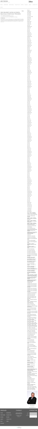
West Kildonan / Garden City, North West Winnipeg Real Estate (32, 374)
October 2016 (29, 97)
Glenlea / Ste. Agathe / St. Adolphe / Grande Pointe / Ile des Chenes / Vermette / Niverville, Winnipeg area (32, 275)
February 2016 (29, 106)
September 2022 (29, 45)
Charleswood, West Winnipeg (31, 240)
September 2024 (29, 26)
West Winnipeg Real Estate (31, 378)
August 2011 (29, 171)
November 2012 (29, 152)
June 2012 (28, 158)
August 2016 (29, 100)
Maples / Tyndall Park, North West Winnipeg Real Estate (32, 302)
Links (7, 421)
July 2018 (28, 75)
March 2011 (28, 177)
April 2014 (28, 131)
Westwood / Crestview (30, 381)
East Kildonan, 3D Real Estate (31, 252)
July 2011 (28, 172)
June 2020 (28, 55)
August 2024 (29, 27)
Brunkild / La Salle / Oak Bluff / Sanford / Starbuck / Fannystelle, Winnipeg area (31, 221)
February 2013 (29, 148)
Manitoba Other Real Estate (31, 295)
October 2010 (29, 182)
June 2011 (28, 173)
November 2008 (29, 206)
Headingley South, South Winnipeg (32, 289)
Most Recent (29, 17)
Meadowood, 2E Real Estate (31, 304)
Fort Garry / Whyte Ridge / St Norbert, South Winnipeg (31, 266)
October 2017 (29, 85)
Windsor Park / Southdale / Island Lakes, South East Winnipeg (32, 388)
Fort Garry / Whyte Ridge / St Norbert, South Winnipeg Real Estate (32, 268)
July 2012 (28, 157)
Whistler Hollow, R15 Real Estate (31, 386)
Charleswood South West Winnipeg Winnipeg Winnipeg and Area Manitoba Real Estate (32, 233)
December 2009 (29, 191)
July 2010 (28, 186)
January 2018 (29, 82)
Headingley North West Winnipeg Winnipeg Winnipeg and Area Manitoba (31, 278)
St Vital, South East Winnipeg (31, 345)
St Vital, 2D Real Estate (30, 344)
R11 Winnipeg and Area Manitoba (31, 317)
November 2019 (29, 60)
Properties (8, 412)
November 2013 (29, 137)
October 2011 (29, 168)
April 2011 (28, 176)
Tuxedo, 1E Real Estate (30, 356)
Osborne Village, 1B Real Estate (31, 314)
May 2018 (28, 77)
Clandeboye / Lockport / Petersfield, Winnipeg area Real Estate (31, 247)
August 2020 (29, 52)
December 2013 (29, 136)
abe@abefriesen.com (32, 407)
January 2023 (29, 41)
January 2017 (29, 96)
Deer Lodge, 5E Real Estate (31, 250)
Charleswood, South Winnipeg (31, 237)
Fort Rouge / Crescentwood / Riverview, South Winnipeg (31, 270)
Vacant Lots (8, 414)
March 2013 (28, 147)
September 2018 (29, 72)
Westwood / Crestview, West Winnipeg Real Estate (31, 385)
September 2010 (29, 183)
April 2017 (28, 92)
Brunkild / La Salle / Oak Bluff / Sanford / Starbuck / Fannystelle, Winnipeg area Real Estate (31, 224)
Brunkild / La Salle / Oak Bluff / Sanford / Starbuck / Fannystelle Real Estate (31, 218)
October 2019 (29, 61)
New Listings (29, 12)
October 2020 (29, 51)
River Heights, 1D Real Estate (31, 327)
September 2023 (29, 36)
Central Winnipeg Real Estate (31, 228)
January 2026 (29, 22)
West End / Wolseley (30, 358)
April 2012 (28, 161)
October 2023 (29, 35)
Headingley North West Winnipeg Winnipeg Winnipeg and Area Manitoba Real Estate (31, 281)
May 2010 (28, 187)
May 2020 (28, 56)
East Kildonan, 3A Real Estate (31, 251)
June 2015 (28, 116)
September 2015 (29, 112)
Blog (2, 421)
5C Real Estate (29, 210)
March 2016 (28, 105)
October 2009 (29, 193)
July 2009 (28, 197)
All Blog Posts (29, 11)
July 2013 (28, 142)
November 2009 (29, 192)
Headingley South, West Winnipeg (32, 292)
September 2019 (29, 62)
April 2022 (28, 47)
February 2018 (29, 81)
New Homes (3, 414)
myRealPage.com (19, 427)
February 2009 (29, 202)
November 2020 (29, 50)
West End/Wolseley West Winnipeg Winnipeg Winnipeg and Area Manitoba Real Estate (32, 370)
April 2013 (28, 146)
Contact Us (34, 4)
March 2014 (28, 132)
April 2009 (28, 201)
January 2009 (29, 203)
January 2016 (29, 107)
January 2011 (29, 178)
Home (1, 4)
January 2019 (29, 70)
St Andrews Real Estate (30, 335)
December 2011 (29, 166)
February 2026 (29, 21)
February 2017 (29, 95)
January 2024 (29, 32)
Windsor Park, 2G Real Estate (31, 389)
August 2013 (29, 141)
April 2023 (28, 37)
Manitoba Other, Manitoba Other (31, 296)
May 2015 (28, 117)
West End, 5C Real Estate (30, 367)
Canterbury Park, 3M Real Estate (31, 225)
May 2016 (28, 102)
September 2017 (29, 86)
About (2, 419)
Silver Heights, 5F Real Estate (31, 331)
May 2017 (28, 91)
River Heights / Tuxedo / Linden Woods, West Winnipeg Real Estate (32, 325)
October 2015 (29, 111)
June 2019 (28, 66)
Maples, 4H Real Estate (30, 303)
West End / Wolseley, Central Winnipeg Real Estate (31, 362)
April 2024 (28, 31)
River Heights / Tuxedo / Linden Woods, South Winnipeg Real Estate (32, 323)
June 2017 (28, 90)
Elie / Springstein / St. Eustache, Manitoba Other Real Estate (31, 259)
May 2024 (28, 30)
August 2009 (29, 196)
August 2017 (29, 87)
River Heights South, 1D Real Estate (32, 326)
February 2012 (29, 163)
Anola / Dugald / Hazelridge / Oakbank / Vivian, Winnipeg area (31, 213)
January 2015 (29, 121)
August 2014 (29, 126)
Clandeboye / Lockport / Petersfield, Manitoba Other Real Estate (31, 244)
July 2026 (28, 20)
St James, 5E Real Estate (30, 339)
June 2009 (28, 198)
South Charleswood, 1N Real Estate (32, 332)
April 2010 (28, 188)
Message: (27, 415)
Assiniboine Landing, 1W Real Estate (32, 214)
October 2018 (29, 71)
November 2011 (29, 167)
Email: (28, 414)
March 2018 (28, 80)
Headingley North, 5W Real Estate (32, 283)
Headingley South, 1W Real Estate (32, 288)
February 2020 (29, 57)
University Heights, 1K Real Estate (31, 357)
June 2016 (28, 101)
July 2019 (28, 65)
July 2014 (28, 127)
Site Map (2, 423)
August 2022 (29, 46)
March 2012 (28, 162)
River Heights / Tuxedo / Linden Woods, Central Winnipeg (31, 319)
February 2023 (29, 40)
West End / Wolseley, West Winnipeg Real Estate (31, 366)
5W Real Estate (29, 211)
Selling (7, 417)
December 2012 (29, 151)
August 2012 (29, 156)
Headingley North (29, 282)
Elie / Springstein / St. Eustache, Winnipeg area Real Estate (31, 261)
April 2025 (28, 25)
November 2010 (29, 181)
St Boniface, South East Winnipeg (31, 336)
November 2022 (29, 42)
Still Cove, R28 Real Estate (31, 350)
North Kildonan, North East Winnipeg (32, 311)
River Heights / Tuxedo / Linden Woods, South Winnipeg (31, 321)
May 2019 (28, 67)
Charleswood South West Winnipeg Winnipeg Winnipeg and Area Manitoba (32, 230)
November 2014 (29, 122)
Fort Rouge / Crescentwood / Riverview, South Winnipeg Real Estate (31, 273)
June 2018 (28, 76)
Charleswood (29, 234)
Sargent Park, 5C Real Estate (31, 330)
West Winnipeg (29, 377)
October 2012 (29, 153)
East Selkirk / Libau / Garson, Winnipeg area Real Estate (31, 257)
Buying (2, 417)
